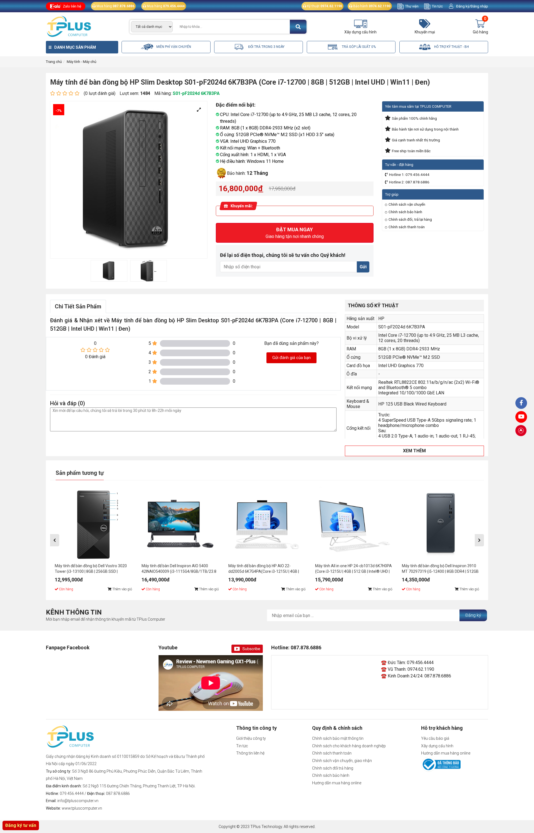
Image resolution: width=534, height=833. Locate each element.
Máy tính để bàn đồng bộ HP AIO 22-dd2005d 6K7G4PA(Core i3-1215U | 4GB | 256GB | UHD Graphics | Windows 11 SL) (263, 569)
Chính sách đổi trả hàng (332, 768)
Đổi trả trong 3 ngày (266, 47)
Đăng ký (473, 615)
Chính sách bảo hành (405, 212)
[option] (109, 271)
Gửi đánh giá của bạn (291, 357)
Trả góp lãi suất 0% (358, 47)
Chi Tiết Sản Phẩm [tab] (78, 306)
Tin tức (437, 6)
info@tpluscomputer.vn (77, 800)
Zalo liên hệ (72, 6)
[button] (54, 540)
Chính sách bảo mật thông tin (338, 738)
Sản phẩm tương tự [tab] (80, 473)
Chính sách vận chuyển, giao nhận (342, 760)
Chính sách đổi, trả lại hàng (410, 219)
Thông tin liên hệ (250, 753)
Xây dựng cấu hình (437, 746)
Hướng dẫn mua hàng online (336, 783)
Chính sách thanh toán (407, 227)
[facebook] (521, 417)
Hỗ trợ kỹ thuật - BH (451, 47)
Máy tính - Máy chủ (81, 62)
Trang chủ (54, 62)
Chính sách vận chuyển (407, 204)
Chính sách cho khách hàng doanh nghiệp (349, 746)
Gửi (363, 266)
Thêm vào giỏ (122, 589)
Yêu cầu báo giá (435, 738)
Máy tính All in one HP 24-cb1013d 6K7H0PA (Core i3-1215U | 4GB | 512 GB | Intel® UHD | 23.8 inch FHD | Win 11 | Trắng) (353, 569)
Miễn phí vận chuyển (173, 47)
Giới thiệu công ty (251, 738)
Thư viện (412, 6)
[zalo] (521, 403)
